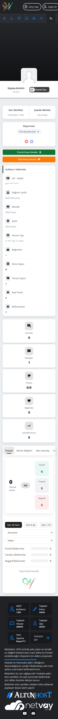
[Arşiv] (19, 18)
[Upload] (4, 18)
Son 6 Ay (30, 524)
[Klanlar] (34, 18)
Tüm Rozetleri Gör (27, 131)
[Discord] (33, 713)
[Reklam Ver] (26, 18)
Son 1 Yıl (46, 524)
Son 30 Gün (13, 524)
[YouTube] (24, 713)
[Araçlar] (41, 18)
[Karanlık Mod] (51, 18)
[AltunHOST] (29, 695)
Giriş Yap (34, 6)
